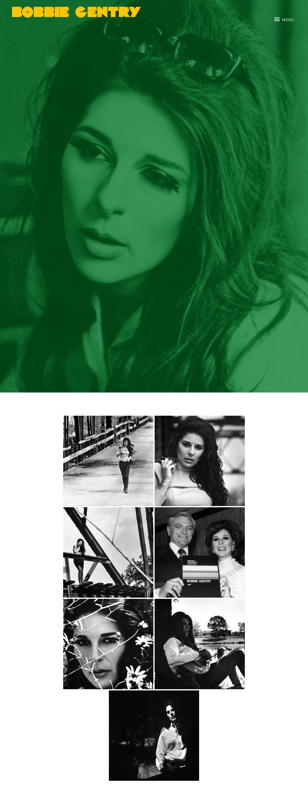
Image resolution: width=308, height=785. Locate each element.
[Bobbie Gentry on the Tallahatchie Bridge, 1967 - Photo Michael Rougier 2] (200, 461)
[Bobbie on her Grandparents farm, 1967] (108, 644)
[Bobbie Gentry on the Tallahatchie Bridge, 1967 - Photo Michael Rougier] (108, 552)
